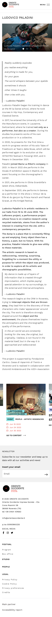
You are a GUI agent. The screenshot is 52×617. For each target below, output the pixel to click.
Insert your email (11, 467)
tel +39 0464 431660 (11, 512)
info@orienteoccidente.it (13, 518)
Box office (7, 554)
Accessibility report (12, 610)
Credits (6, 592)
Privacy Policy (9, 579)
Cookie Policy (9, 584)
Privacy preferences (13, 588)
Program (6, 550)
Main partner (9, 604)
